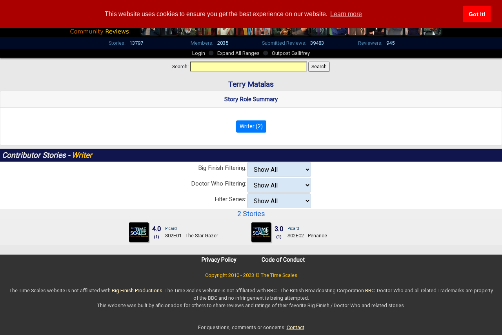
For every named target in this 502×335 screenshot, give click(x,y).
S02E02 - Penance (307, 236)
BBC (370, 290)
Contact (295, 327)
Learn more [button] (346, 14)
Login (198, 53)
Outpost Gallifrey (291, 53)
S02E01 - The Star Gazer (191, 236)
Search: (180, 66)
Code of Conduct (283, 260)
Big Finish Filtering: (222, 167)
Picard (171, 228)
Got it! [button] (477, 14)
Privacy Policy (219, 260)
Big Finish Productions (137, 290)
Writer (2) (251, 126)
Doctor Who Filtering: (218, 183)
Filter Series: (230, 199)
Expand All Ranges (238, 53)
